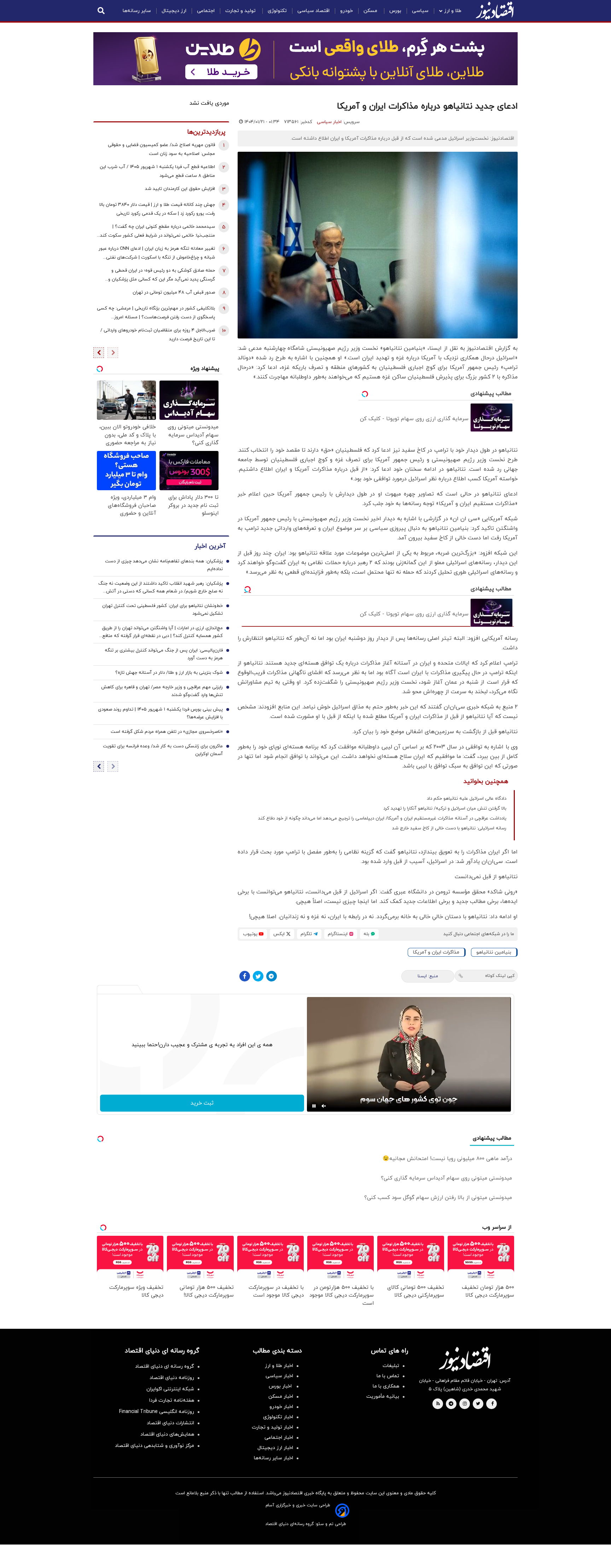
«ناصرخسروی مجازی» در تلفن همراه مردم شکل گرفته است (167, 732)
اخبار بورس (281, 1386)
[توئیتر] (258, 976)
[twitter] (478, 1404)
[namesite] (494, 10)
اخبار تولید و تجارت (272, 1427)
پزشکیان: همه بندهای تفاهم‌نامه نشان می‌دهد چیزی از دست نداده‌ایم (164, 565)
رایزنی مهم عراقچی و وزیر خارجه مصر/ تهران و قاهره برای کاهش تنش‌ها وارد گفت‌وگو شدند (162, 691)
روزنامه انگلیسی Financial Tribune (156, 1411)
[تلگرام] (271, 976)
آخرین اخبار (210, 546)
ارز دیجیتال (174, 10)
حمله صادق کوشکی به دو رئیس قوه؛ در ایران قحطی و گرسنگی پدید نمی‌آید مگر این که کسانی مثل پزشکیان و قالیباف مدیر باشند (161, 275)
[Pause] (314, 1106)
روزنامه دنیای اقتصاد (172, 1377)
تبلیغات (391, 1365)
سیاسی (420, 10)
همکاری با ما (386, 1386)
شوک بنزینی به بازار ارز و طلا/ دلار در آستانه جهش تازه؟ (169, 673)
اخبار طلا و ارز (279, 1365)
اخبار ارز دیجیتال (275, 1447)
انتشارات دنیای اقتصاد (170, 1423)
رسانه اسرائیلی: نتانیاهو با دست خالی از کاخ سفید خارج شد (449, 828)
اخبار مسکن (280, 1396)
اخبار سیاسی (329, 122)
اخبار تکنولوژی (278, 1417)
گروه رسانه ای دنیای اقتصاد (164, 1366)
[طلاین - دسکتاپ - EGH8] (305, 58)
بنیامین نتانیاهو (493, 952)
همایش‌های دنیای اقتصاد (167, 1434)
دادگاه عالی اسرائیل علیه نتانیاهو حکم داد (466, 798)
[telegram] (451, 1404)
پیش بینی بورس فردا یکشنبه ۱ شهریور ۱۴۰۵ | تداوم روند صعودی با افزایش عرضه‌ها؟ (160, 713)
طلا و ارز (453, 10)
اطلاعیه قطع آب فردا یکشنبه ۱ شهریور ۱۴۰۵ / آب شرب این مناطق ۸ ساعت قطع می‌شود (157, 171)
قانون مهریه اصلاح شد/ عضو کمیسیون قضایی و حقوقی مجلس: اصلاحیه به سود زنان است (161, 149)
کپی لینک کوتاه (499, 976)
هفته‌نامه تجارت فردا (171, 1400)
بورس (395, 10)
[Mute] (324, 1106)
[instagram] (465, 1404)
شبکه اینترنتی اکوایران (170, 1389)
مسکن (371, 10)
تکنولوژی (277, 10)
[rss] (438, 1404)
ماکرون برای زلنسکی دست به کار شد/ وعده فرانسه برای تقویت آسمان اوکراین (163, 750)
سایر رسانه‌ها (137, 10)
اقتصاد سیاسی (313, 10)
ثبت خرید (202, 1103)
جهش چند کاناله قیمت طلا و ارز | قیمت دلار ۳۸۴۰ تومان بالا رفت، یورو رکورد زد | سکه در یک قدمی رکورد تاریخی (157, 209)
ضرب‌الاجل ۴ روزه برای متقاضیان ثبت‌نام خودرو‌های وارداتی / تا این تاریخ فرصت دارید (157, 334)
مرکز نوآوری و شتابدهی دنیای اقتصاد (154, 1445)
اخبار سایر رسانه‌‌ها (273, 1458)
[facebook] (492, 1404)
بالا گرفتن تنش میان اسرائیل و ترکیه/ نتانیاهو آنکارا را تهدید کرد (444, 808)
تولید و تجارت (241, 10)
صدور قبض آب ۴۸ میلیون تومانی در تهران (174, 292)
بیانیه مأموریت (382, 1396)
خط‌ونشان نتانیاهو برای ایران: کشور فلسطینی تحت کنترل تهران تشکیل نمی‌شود (162, 610)
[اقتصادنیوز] (464, 1358)
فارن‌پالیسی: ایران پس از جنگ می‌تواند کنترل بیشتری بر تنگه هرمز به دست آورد (164, 654)
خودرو (346, 10)
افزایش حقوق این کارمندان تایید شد (180, 189)
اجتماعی (206, 10)
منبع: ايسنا (428, 976)
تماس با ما (388, 1376)
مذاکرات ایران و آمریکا (436, 952)
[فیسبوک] (244, 976)
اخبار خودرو (281, 1406)
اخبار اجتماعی (278, 1437)
